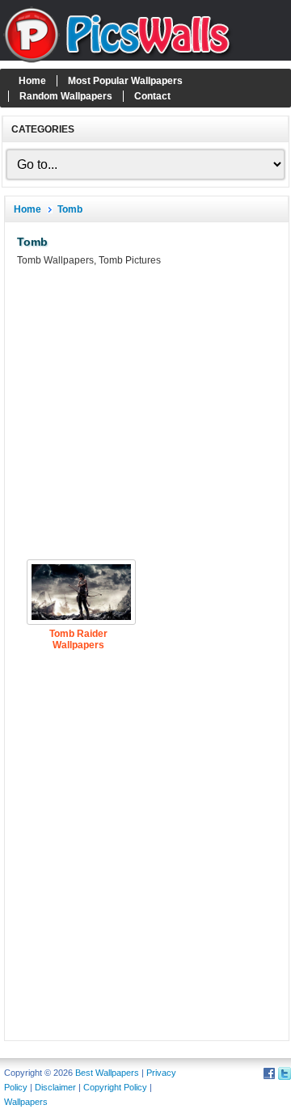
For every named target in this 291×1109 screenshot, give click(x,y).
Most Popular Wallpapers (125, 80)
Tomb (69, 209)
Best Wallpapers (107, 1072)
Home (32, 80)
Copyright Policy (115, 1087)
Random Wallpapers (65, 96)
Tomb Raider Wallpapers (78, 639)
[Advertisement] (145, 413)
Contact (152, 96)
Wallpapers (26, 1102)
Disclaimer (55, 1087)
